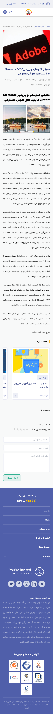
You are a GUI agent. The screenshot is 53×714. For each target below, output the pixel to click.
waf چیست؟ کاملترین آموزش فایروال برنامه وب (31, 385)
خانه (48, 26)
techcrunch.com (38, 332)
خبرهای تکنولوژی (38, 26)
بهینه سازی (42, 377)
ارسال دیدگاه (12, 478)
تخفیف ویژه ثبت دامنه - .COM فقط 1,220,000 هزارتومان (24, 4)
